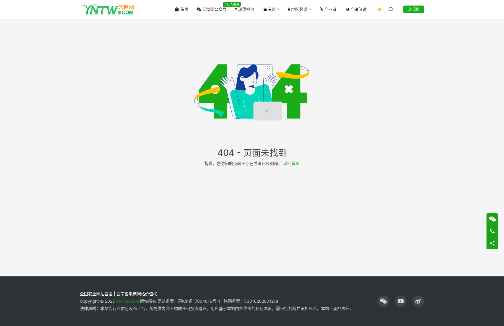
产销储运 (358, 9)
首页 (184, 9)
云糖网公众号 (214, 9)
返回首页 (291, 163)
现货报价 (246, 9)
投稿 (415, 9)
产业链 (330, 9)
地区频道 (299, 9)
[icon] (383, 301)
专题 (271, 9)
